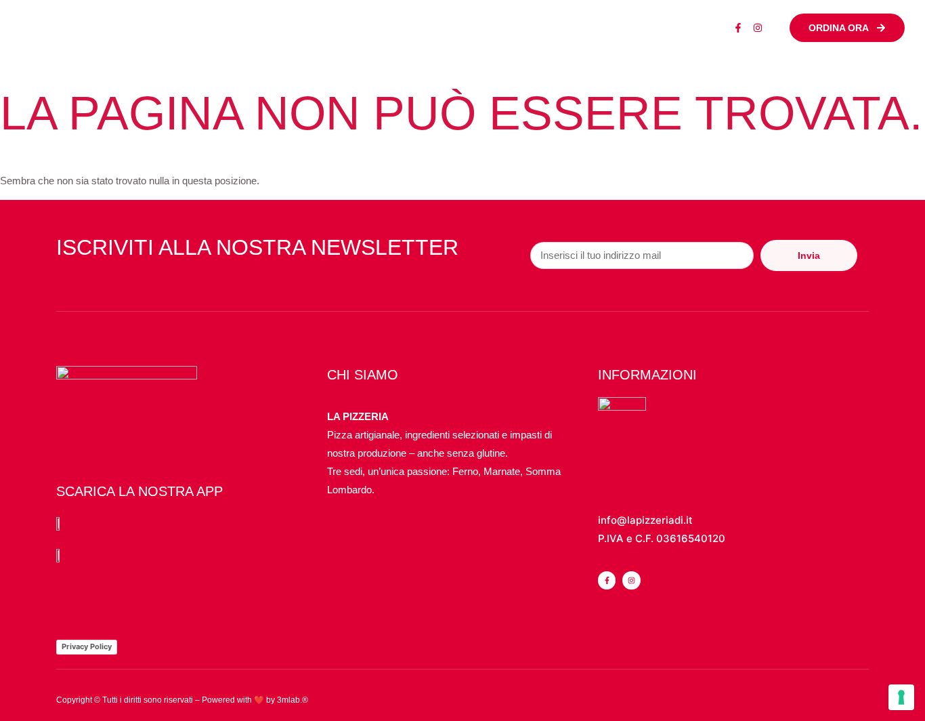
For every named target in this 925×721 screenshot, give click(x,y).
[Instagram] (757, 28)
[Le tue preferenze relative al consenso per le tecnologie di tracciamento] (901, 697)
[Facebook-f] (738, 28)
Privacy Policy (87, 646)
